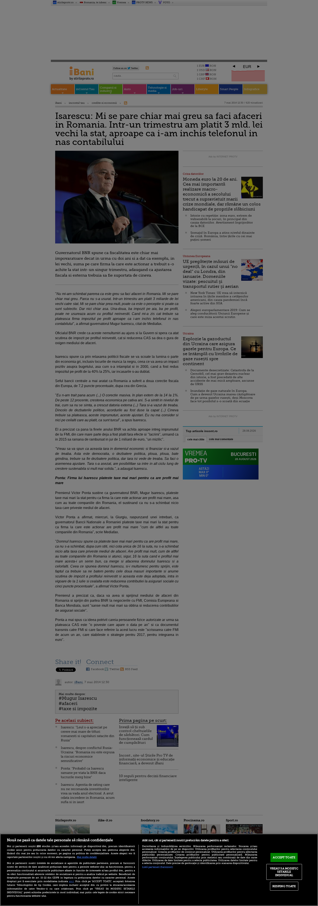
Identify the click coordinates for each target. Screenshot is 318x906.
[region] (159, 870)
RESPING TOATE (284, 886)
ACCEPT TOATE (284, 857)
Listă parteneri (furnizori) (157, 867)
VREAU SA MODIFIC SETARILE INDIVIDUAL (284, 872)
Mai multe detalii (87, 857)
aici (71, 881)
